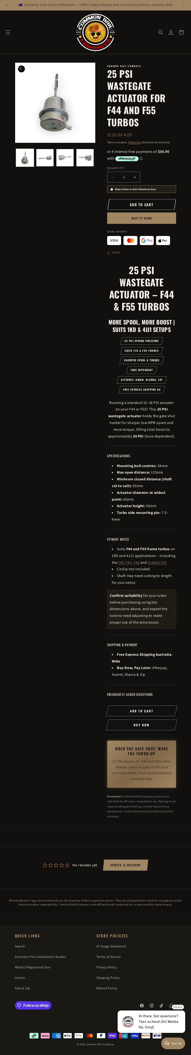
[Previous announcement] (7, 5)
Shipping (134, 142)
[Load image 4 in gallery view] (85, 158)
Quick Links (27, 935)
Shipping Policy (107, 978)
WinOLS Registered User (33, 967)
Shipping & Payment (122, 644)
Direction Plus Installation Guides (40, 957)
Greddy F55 (157, 562)
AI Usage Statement (111, 946)
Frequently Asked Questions (130, 694)
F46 (137, 562)
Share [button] (116, 252)
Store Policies (112, 935)
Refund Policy (106, 988)
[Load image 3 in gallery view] (65, 158)
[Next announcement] (184, 5)
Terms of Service (108, 957)
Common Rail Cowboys (100, 1044)
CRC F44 (125, 562)
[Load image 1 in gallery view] (25, 158)
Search (20, 946)
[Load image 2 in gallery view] (45, 158)
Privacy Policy (106, 967)
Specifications (118, 455)
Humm (20, 978)
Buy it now (142, 218)
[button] (8, 32)
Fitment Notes (118, 539)
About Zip (22, 988)
